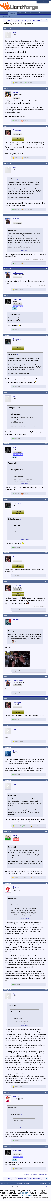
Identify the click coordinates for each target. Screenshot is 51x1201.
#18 (46, 747)
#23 (46, 1092)
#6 (46, 269)
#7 (46, 295)
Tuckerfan (16, 619)
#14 (46, 615)
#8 (46, 335)
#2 (46, 88)
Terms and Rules (45, 1186)
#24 (46, 1146)
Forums (12, 13)
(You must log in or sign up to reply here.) (36, 1174)
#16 (46, 698)
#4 (46, 163)
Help (48, 1183)
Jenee (15, 751)
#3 (46, 126)
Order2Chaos (18, 219)
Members (32, 13)
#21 (46, 883)
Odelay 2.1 (4, 1183)
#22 (46, 990)
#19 (46, 780)
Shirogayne (17, 339)
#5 (46, 215)
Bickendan (17, 299)
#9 (46, 392)
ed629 (15, 835)
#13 (46, 581)
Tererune (16, 887)
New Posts (42, 13)
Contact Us (42, 1183)
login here (24, 1193)
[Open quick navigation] (46, 20)
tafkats (15, 92)
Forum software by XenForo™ (9, 1186)
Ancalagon (17, 130)
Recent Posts (6, 16)
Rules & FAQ (22, 13)
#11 (46, 499)
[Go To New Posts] (23, 1183)
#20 (46, 831)
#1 (46, 28)
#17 (46, 725)
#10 (46, 444)
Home (5, 13)
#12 (46, 553)
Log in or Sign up (42, 1)
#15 (46, 676)
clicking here (26, 1195)
